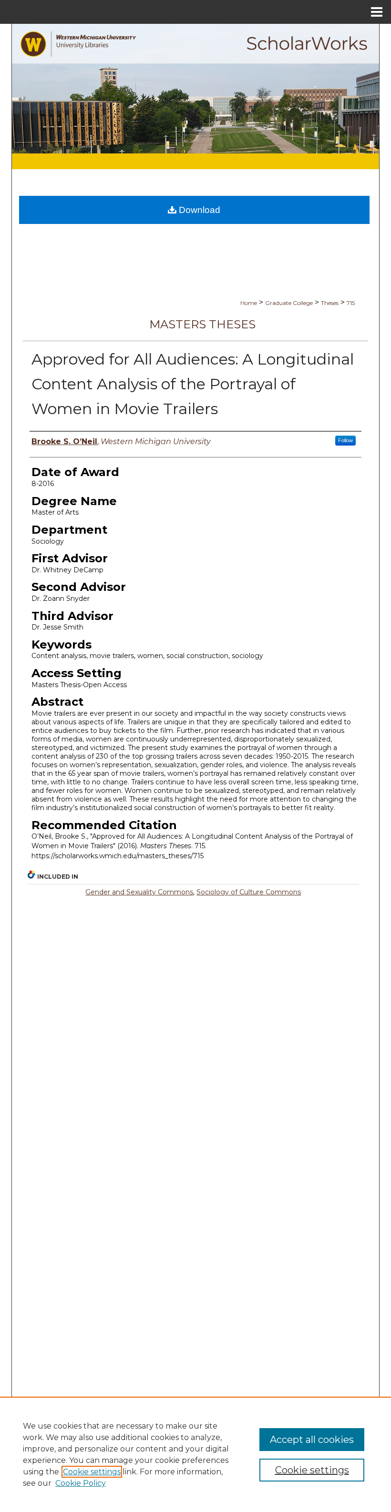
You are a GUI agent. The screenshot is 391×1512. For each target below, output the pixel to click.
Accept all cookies (312, 1439)
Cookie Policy (80, 1483)
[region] (195, 1454)
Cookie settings (92, 1471)
